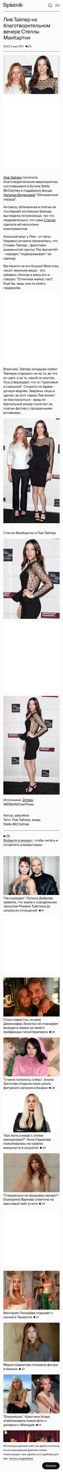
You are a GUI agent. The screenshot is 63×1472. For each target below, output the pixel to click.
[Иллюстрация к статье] (31, 74)
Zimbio (28, 800)
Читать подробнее (21, 1458)
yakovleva (21, 815)
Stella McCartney (16, 824)
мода (36, 820)
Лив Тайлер (12, 177)
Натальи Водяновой (19, 195)
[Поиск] (50, 5)
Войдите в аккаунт (18, 840)
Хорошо (51, 1465)
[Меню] (57, 5)
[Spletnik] (13, 5)
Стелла (50, 220)
